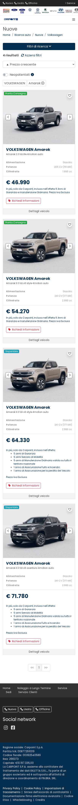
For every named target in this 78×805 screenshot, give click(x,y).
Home (6, 35)
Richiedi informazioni (25, 201)
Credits (40, 800)
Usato (27, 709)
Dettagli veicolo (39, 211)
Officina (44, 709)
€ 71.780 (17, 596)
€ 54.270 (17, 311)
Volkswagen (55, 35)
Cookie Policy (32, 788)
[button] (73, 19)
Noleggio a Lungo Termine (34, 688)
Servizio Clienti (27, 692)
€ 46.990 (18, 182)
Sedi (8, 692)
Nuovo (11, 709)
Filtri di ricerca (38, 46)
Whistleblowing (22, 800)
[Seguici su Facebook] (13, 728)
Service (62, 688)
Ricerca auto (23, 35)
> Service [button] (70, 3)
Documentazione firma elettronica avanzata (31, 796)
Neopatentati (20, 74)
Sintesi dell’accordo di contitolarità (46, 792)
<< (32, 667)
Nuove (39, 35)
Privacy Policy (11, 788)
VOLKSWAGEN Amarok (28, 149)
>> (46, 667)
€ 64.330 (18, 440)
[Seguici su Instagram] (6, 728)
